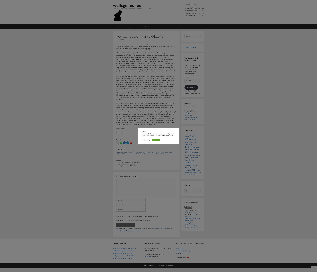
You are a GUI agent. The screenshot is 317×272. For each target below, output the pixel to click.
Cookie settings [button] (146, 140)
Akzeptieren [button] (156, 140)
